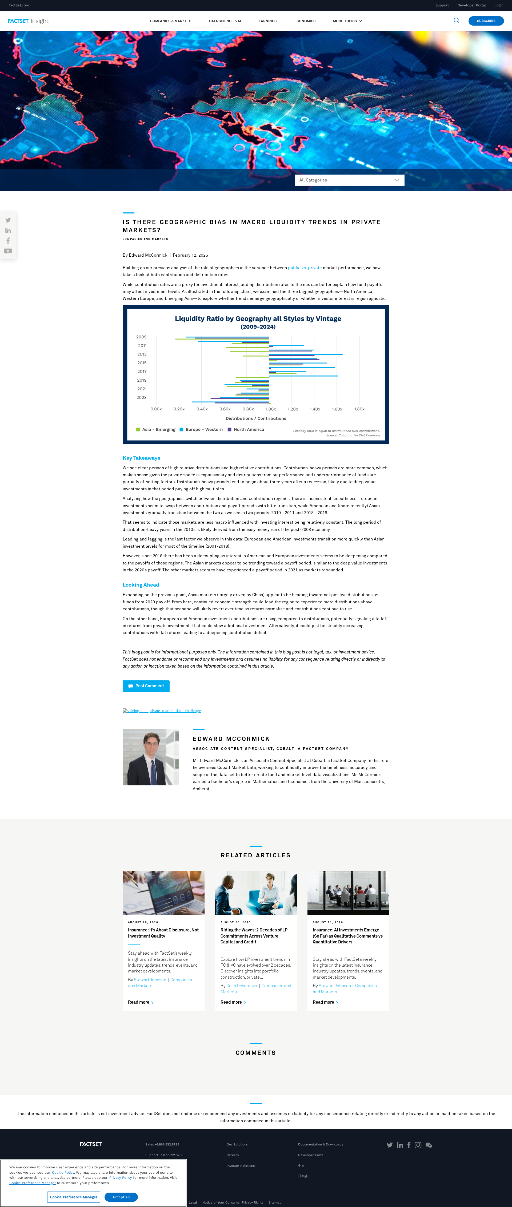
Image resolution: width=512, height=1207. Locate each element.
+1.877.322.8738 (171, 1155)
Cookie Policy (63, 1172)
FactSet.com (19, 5)
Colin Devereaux (241, 986)
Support (442, 5)
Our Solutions (237, 1144)
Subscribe (486, 21)
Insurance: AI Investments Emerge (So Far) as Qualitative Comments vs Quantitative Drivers (348, 936)
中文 (301, 1166)
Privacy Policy (120, 1178)
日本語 (303, 1176)
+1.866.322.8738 (167, 1144)
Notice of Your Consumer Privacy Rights (232, 1202)
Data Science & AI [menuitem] (225, 21)
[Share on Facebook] (8, 241)
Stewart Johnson (150, 980)
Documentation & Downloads (320, 1144)
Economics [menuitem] (304, 21)
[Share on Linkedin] (8, 231)
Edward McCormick (148, 255)
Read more (139, 1002)
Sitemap (275, 1202)
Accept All (121, 1197)
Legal (193, 1202)
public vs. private (305, 268)
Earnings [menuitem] (268, 21)
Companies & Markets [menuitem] (170, 21)
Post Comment (149, 686)
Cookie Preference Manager (73, 1197)
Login (498, 5)
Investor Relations (241, 1166)
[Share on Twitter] (8, 220)
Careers (233, 1155)
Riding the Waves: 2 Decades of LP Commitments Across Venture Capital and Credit (254, 936)
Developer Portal (472, 5)
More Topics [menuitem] (345, 21)
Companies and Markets (145, 239)
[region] (93, 1183)
